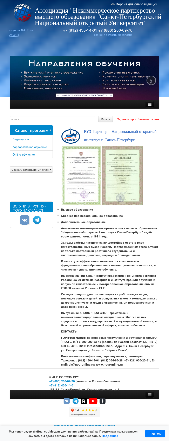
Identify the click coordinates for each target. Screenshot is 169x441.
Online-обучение (24, 154)
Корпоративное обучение (30, 147)
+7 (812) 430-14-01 (80, 30)
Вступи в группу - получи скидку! (30, 207)
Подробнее (110, 436)
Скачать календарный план (30, 169)
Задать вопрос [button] (127, 119)
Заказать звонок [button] (148, 119)
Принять (155, 433)
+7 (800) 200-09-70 (115, 30)
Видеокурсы (21, 139)
